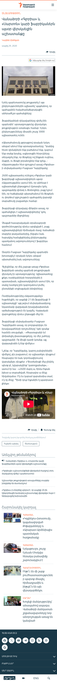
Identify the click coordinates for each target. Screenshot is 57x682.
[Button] (50, 52)
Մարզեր (27, 598)
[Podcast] (46, 640)
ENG (36, 678)
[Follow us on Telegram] (25, 640)
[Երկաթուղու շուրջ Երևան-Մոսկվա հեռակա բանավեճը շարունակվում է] (12, 548)
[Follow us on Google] (5, 647)
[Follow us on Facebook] (5, 640)
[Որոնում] (48, 678)
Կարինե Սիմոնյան (10, 40)
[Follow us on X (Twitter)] (11, 640)
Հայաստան (28, 515)
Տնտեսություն (11, 13)
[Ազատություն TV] (23, 678)
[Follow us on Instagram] (32, 640)
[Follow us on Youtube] (18, 640)
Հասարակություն (32, 568)
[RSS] (39, 640)
